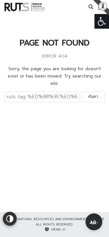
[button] (101, 21)
